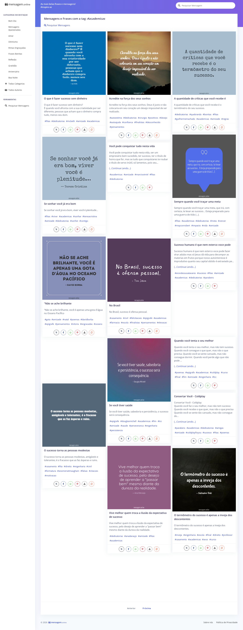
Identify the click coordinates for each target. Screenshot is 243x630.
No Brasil (114, 305)
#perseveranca (136, 425)
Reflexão (12, 59)
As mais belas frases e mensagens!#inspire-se (58, 6)
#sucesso (201, 273)
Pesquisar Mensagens (18, 105)
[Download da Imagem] (84, 129)
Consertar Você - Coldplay (189, 396)
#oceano (98, 324)
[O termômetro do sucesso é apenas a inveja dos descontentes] (204, 479)
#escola (124, 322)
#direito (68, 466)
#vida (204, 225)
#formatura (50, 470)
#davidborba (87, 319)
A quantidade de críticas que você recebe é (200, 98)
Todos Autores (15, 90)
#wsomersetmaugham (68, 470)
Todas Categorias (16, 83)
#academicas (93, 121)
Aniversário (13, 71)
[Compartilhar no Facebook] (63, 129)
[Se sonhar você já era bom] (74, 168)
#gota (47, 319)
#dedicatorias (58, 121)
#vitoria (75, 324)
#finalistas (139, 122)
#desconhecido (153, 122)
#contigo (83, 220)
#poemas (74, 319)
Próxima (147, 608)
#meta (213, 220)
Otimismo (13, 41)
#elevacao (162, 322)
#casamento (51, 466)
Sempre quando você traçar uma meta (197, 201)
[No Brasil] (139, 269)
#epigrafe (49, 324)
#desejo (163, 117)
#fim (154, 421)
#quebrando (195, 114)
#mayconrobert (182, 225)
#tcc (160, 421)
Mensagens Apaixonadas (14, 28)
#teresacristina (90, 216)
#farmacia (115, 322)
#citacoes (93, 470)
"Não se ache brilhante (57, 303)
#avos (205, 539)
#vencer (222, 220)
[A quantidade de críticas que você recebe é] (204, 62)
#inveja (178, 534)
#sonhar (77, 216)
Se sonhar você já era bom (60, 203)
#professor (227, 534)
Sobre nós (208, 622)
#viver (54, 216)
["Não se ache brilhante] (74, 267)
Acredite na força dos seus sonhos (130, 98)
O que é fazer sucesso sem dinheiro (65, 98)
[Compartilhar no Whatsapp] (70, 129)
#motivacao (50, 475)
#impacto (196, 225)
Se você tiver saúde (120, 405)
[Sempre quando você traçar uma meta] (204, 166)
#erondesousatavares (185, 273)
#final (177, 376)
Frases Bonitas (15, 53)
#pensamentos (62, 324)
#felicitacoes (136, 318)
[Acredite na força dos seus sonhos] (139, 62)
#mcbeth (70, 121)
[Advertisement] (74, 361)
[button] (91, 129)
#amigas (219, 427)
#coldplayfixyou (193, 432)
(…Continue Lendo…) (120, 168)
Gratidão (12, 65)
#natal (66, 319)
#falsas (84, 470)
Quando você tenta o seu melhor (194, 340)
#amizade (81, 121)
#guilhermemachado (185, 118)
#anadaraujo (130, 536)
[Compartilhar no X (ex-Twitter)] (56, 129)
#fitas (47, 121)
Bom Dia (12, 21)
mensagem (19, 4)
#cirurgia (142, 117)
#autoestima (116, 117)
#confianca (127, 122)
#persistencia (116, 430)
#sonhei (74, 220)
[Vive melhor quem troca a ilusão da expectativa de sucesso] (139, 477)
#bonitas (207, 114)
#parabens (208, 277)
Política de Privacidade (227, 622)
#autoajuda (115, 122)
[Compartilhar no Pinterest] (77, 129)
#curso (224, 372)
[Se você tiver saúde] (139, 369)
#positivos (153, 117)
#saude (124, 425)
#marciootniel (141, 174)
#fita (60, 466)
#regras (225, 118)
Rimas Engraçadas (17, 47)
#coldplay (215, 372)
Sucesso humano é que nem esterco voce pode (202, 244)
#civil (89, 466)
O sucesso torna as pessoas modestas (67, 450)
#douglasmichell (128, 421)
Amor (11, 36)
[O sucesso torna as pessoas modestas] (74, 414)
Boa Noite (13, 77)
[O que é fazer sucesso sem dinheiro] (74, 62)
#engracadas (86, 324)
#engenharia (79, 466)
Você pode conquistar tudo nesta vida (132, 146)
